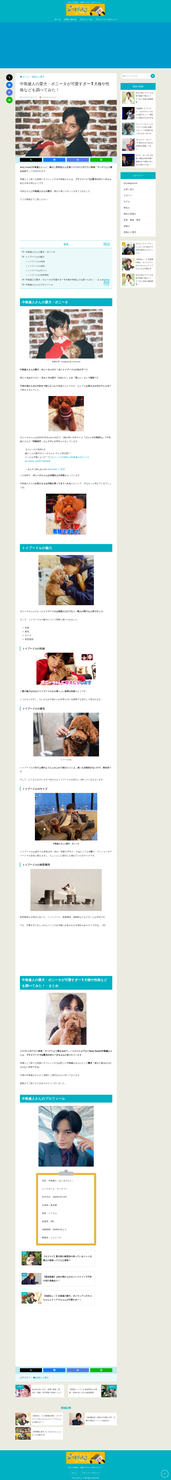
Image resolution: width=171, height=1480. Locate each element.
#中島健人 (74, 457)
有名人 (127, 208)
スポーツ (128, 195)
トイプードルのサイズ (37, 270)
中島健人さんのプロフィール (39, 285)
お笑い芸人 (129, 189)
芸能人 (127, 226)
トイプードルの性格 (36, 261)
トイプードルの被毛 (36, 266)
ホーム (57, 19)
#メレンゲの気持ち (61, 457)
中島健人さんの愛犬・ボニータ (40, 252)
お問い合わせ (70, 19)
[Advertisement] (85, 45)
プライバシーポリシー (106, 19)
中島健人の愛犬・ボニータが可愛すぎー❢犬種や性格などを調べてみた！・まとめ (64, 280)
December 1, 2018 (56, 469)
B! (9, 92)
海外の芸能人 (130, 214)
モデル (127, 201)
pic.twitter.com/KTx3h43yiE (37, 461)
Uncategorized (130, 183)
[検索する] (153, 76)
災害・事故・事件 (132, 220)
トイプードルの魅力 (35, 257)
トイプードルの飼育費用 (38, 275)
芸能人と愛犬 (38, 77)
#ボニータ (84, 457)
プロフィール (86, 19)
